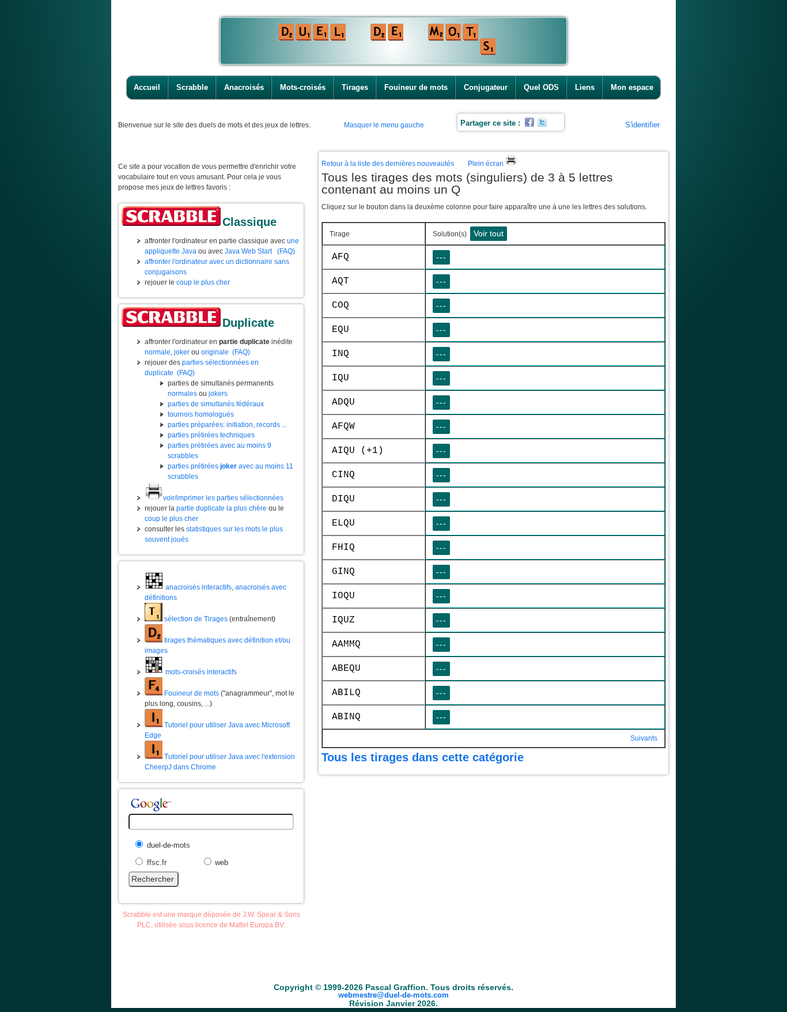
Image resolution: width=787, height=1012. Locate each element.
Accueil (147, 87)
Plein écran (486, 164)
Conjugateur (486, 87)
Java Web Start (248, 251)
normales (182, 394)
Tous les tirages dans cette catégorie (422, 757)
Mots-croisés (303, 87)
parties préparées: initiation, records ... (227, 425)
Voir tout (489, 233)
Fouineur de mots (416, 87)
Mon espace (632, 87)
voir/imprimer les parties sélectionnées (223, 498)
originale (215, 352)
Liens (585, 87)
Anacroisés (244, 87)
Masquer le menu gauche (384, 125)
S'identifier (642, 124)
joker (182, 352)
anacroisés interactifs (198, 587)
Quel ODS (541, 87)
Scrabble (192, 87)
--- (441, 257)
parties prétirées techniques (211, 435)
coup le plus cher (203, 282)
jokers (218, 394)
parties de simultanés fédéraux (216, 404)
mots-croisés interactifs (200, 672)
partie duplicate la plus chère (221, 508)
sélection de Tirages (195, 619)
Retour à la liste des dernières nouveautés (387, 164)
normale (158, 352)
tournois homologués (201, 414)
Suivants (643, 738)
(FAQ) (286, 251)
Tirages (355, 87)
